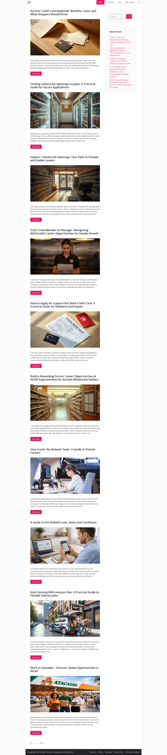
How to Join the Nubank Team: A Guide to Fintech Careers (62, 450)
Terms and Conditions (132, 752)
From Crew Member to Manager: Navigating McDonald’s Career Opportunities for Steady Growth (64, 231)
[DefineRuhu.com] (29, 2)
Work (119, 2)
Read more (36, 74)
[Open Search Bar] (138, 2)
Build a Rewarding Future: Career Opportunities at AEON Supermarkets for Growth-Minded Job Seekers (64, 377)
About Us (93, 752)
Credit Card (110, 2)
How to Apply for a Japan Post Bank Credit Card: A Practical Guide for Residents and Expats (62, 304)
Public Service (129, 2)
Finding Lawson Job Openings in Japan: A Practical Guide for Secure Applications (62, 85)
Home (100, 2)
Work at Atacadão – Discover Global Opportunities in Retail (64, 669)
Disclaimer (108, 752)
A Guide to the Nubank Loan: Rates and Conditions (63, 522)
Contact (100, 752)
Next (43, 743)
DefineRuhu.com (68, 752)
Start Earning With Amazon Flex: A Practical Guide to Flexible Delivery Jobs (64, 593)
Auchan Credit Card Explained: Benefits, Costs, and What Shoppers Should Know (63, 12)
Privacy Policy (118, 752)
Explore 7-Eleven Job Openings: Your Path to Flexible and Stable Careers (64, 158)
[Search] (129, 16)
